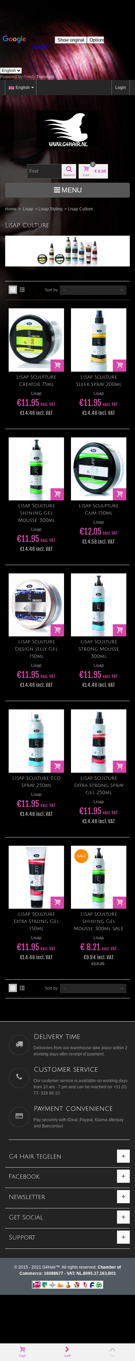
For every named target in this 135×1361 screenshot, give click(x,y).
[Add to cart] (57, 366)
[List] (22, 289)
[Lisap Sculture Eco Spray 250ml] (36, 740)
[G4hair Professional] (67, 129)
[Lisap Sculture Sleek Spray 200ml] (98, 339)
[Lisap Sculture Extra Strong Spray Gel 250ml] (98, 740)
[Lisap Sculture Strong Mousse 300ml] (98, 604)
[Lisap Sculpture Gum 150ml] (98, 468)
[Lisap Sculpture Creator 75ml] (36, 339)
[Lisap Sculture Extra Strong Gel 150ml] (36, 877)
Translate (45, 76)
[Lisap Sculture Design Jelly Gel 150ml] (36, 604)
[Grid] (13, 289)
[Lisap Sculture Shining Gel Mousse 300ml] (36, 468)
